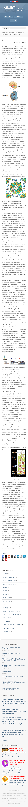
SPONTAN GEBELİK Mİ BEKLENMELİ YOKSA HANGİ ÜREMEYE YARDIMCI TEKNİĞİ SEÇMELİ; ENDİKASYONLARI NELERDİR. (13, 682)
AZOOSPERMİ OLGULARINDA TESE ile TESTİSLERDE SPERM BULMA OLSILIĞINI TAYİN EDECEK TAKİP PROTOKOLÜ (13, 659)
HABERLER (6, 597)
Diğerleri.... (5, 740)
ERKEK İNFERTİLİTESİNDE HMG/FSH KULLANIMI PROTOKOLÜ (13, 666)
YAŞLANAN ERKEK (8, 628)
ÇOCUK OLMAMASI (8, 584)
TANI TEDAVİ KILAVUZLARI (11, 614)
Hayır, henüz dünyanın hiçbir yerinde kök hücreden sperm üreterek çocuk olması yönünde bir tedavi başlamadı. (14, 753)
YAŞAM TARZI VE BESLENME (11, 624)
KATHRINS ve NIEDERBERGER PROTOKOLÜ (12, 676)
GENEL (5, 594)
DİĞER (5, 587)
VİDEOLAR (6, 621)
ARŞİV (5, 574)
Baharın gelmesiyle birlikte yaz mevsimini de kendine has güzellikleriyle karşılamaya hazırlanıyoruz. (14, 781)
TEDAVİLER (6, 618)
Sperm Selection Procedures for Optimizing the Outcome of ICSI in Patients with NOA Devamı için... (14, 711)
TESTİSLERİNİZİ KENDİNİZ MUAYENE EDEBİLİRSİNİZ (11, 648)
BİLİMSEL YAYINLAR (9, 577)
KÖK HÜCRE (6, 601)
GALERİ (5, 591)
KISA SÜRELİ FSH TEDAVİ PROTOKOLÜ (11, 653)
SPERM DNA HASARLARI (10, 611)
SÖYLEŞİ (5, 608)
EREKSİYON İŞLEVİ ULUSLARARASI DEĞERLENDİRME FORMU (10, 689)
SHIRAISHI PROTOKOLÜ (7, 671)
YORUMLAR (6, 631)
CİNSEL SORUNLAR (9, 580)
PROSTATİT (6, 604)
